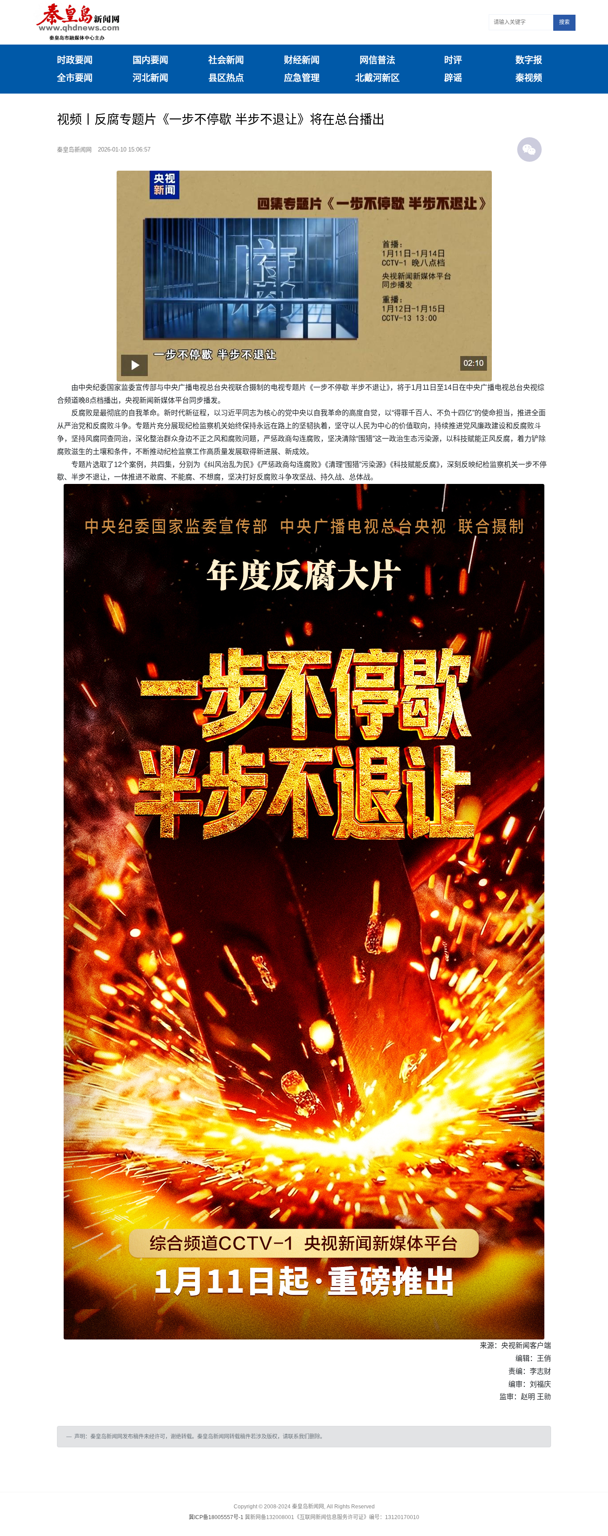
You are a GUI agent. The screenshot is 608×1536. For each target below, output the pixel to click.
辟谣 (453, 78)
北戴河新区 (377, 78)
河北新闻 (150, 78)
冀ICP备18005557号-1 (216, 1517)
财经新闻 (302, 60)
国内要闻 (150, 60)
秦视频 (528, 78)
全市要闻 (75, 78)
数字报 (528, 60)
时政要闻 (75, 60)
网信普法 (377, 60)
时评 (453, 60)
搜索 (564, 22)
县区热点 (226, 78)
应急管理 (302, 78)
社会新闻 (226, 60)
